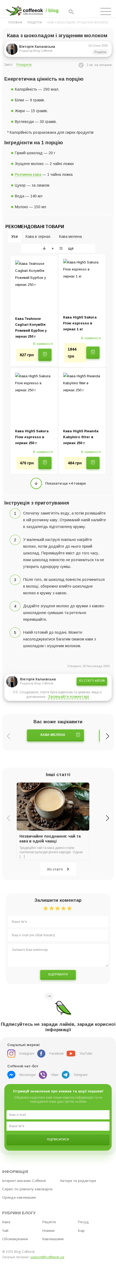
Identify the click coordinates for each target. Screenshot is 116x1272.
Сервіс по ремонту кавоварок (27, 1189)
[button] (107, 736)
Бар (81, 1231)
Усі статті (55, 869)
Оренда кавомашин (19, 1197)
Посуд (83, 1222)
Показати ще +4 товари (65, 483)
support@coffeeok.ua (47, 1257)
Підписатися (58, 1139)
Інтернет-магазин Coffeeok (24, 1181)
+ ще (63, 248)
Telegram (81, 1075)
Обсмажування (15, 1239)
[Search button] (71, 12)
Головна (15, 22)
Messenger (27, 1075)
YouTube (85, 1053)
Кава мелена (52, 735)
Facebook (56, 1053)
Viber (55, 1075)
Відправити (58, 974)
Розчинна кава (28, 174)
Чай (5, 1231)
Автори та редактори (78, 1181)
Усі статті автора (92, 680)
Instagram (26, 1053)
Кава (6, 1222)
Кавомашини (53, 1239)
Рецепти (35, 22)
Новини (48, 1231)
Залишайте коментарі (68, 696)
